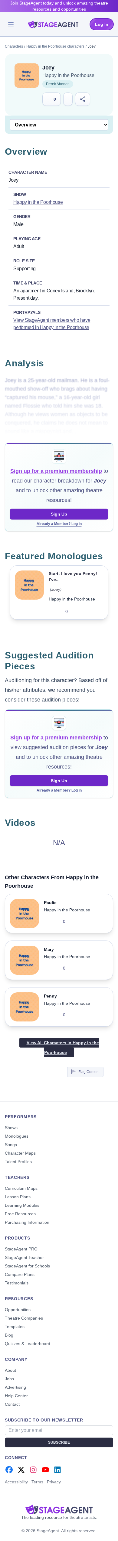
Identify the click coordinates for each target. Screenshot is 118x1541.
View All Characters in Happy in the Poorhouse (63, 1047)
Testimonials (16, 1282)
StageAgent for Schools (27, 1265)
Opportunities (18, 1309)
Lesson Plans (18, 1196)
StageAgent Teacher (24, 1257)
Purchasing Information (27, 1222)
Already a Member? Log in (59, 524)
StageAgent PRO (21, 1249)
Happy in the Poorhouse (68, 75)
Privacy (54, 1481)
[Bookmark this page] (68, 99)
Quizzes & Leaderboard (27, 1343)
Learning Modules (22, 1205)
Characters (14, 46)
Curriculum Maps (21, 1188)
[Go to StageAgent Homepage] (59, 1509)
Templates (15, 1326)
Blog (9, 1335)
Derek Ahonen (58, 84)
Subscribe (59, 1442)
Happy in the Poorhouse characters (55, 46)
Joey (55, 589)
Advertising (15, 1387)
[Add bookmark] (90, 611)
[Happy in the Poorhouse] (27, 75)
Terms (37, 1481)
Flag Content (89, 1072)
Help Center (16, 1395)
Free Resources (20, 1213)
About (10, 1370)
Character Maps (20, 1153)
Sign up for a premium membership (56, 471)
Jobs (9, 1378)
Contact (12, 1404)
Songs (11, 1144)
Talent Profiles (18, 1161)
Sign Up (59, 514)
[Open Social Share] (82, 99)
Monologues (16, 1136)
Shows (11, 1127)
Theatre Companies (24, 1318)
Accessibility (16, 1481)
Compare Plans (19, 1274)
